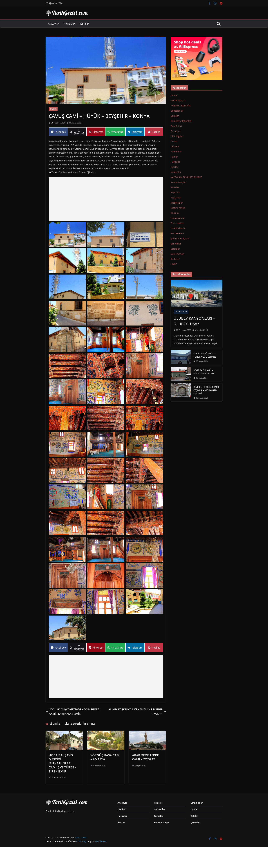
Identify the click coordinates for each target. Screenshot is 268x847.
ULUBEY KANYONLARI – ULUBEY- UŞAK (194, 321)
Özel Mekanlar (178, 228)
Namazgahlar (178, 218)
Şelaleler (175, 248)
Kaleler (174, 166)
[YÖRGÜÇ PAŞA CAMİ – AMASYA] (105, 733)
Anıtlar (174, 95)
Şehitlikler (176, 243)
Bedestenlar (177, 110)
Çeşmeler (176, 131)
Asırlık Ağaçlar (178, 100)
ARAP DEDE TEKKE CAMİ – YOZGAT (145, 757)
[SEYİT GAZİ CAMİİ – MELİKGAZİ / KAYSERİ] (181, 374)
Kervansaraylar (178, 182)
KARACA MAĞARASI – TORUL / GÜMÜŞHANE (204, 355)
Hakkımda (69, 23)
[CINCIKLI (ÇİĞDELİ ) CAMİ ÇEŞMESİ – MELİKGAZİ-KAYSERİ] (181, 392)
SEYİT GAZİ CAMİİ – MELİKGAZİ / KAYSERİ (204, 372)
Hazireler (175, 161)
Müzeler (175, 212)
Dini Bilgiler (177, 136)
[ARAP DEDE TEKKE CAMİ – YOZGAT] (147, 733)
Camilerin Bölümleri (181, 120)
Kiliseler (175, 187)
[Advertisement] (106, 199)
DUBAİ (174, 141)
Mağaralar (176, 197)
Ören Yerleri (177, 223)
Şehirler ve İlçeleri (180, 238)
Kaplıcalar (176, 172)
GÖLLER (175, 146)
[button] (67, 234)
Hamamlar (176, 151)
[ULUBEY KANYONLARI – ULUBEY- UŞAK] (196, 293)
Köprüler (175, 192)
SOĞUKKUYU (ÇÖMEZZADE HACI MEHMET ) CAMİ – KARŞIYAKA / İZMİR (74, 712)
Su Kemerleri (177, 253)
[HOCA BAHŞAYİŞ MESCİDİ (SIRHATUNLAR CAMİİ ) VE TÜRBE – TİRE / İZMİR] (64, 733)
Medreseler (177, 202)
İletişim (84, 23)
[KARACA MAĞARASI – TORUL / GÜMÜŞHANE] (181, 357)
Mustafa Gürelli (76, 122)
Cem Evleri (176, 126)
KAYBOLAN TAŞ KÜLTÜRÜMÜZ (186, 177)
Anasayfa (53, 23)
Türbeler (175, 258)
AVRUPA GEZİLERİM (181, 105)
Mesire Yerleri (178, 207)
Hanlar (174, 156)
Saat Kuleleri (177, 233)
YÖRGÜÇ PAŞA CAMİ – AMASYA (105, 757)
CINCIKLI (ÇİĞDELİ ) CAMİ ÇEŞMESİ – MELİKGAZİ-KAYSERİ (206, 390)
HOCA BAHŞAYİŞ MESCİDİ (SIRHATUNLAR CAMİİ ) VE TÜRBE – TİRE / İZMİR (62, 763)
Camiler (53, 109)
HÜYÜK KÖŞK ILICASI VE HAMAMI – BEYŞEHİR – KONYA (135, 712)
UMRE (174, 264)
